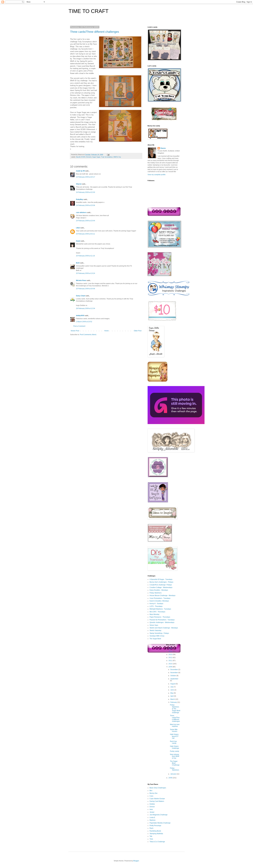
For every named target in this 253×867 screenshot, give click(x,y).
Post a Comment (79, 326)
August (173, 684)
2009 (171, 667)
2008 (171, 778)
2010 (171, 664)
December (174, 669)
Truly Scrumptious (107, 157)
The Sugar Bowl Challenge (174, 763)
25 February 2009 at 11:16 (85, 256)
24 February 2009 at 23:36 (85, 205)
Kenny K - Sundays (156, 603)
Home (106, 331)
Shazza (163, 148)
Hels (151, 809)
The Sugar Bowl (155, 639)
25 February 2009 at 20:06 (85, 289)
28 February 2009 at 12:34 (85, 308)
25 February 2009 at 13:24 (85, 273)
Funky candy (174, 751)
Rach (151, 828)
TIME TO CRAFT (88, 11)
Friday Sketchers (156, 593)
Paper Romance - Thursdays (160, 617)
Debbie (152, 804)
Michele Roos (81, 280)
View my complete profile (157, 175)
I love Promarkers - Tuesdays (160, 598)
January (173, 774)
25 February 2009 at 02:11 (85, 234)
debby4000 (80, 315)
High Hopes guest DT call (174, 736)
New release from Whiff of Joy (174, 756)
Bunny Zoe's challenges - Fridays (161, 582)
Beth (78, 263)
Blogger (136, 861)
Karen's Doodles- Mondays (159, 601)
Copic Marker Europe (157, 799)
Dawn (78, 241)
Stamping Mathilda (156, 834)
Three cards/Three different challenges (94, 31)
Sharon (78, 184)
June (172, 690)
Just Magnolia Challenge (158, 815)
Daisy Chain (80, 296)
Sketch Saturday (155, 630)
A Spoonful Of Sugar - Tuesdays (161, 579)
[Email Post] (107, 154)
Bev (151, 791)
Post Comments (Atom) (88, 335)
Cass (151, 796)
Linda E (152, 817)
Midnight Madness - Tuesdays (160, 609)
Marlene (152, 820)
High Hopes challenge (174, 747)
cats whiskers (81, 212)
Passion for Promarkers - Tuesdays (162, 620)
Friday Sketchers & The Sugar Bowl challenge (175, 709)
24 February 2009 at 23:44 (85, 221)
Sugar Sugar (96, 157)
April (172, 696)
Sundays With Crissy (157, 636)
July (172, 687)
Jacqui (152, 812)
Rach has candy (173, 742)
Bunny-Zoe (153, 793)
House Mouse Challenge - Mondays (162, 595)
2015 (171, 648)
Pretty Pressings (155, 825)
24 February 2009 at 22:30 (85, 192)
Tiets (151, 839)
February (173, 702)
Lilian (78, 228)
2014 (171, 651)
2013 (171, 654)
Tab (151, 836)
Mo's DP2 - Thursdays (157, 612)
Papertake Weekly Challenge (160, 823)
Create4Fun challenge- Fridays (161, 585)
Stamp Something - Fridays (159, 633)
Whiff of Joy (117, 157)
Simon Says (154, 625)
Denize (152, 807)
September (174, 679)
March (172, 699)
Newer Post (75, 331)
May (172, 693)
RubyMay (79, 199)
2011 (171, 661)
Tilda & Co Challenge (157, 842)
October (173, 676)
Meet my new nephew (174, 725)
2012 (171, 657)
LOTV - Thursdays (156, 606)
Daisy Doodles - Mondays (159, 590)
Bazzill (78, 157)
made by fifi (80, 171)
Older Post (137, 331)
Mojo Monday (154, 614)
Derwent (88, 157)
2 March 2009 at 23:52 (84, 322)
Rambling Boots (155, 831)
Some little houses (173, 730)
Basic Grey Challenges (158, 788)
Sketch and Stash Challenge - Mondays (164, 628)
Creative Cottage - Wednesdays (161, 587)
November (174, 673)
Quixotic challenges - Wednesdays (162, 622)
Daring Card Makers (157, 801)
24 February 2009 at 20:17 (85, 177)
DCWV (83, 157)
